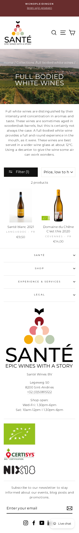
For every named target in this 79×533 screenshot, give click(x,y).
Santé (39, 255)
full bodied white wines (54, 62)
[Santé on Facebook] (33, 522)
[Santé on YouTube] (42, 522)
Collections (25, 62)
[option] (39, 6)
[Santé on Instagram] (25, 522)
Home (8, 62)
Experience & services (39, 281)
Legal (39, 294)
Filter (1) (22, 172)
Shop (39, 268)
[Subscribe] (69, 508)
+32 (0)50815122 (39, 392)
